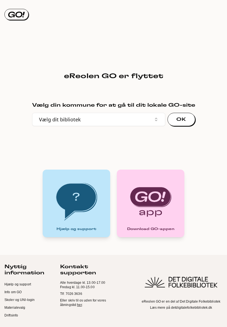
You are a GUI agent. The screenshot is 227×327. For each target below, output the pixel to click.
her (79, 305)
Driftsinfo (11, 315)
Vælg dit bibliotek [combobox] (60, 119)
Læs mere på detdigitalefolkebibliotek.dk (181, 308)
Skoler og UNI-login (19, 300)
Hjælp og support (17, 284)
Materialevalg (14, 308)
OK (181, 119)
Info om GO (13, 292)
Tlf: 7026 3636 (71, 294)
